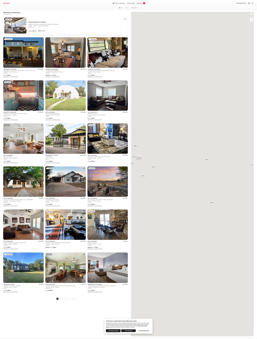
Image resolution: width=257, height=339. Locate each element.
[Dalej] (76, 299)
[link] (54, 299)
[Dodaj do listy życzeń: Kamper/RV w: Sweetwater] (126, 39)
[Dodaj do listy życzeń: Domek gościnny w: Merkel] (84, 125)
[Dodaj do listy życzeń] (125, 19)
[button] (32, 31)
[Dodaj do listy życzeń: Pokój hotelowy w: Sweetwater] (126, 254)
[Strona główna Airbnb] (6, 3)
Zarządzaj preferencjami (143, 330)
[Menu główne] (252, 3)
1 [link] (57, 298)
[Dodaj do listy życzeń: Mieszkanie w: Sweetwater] (84, 39)
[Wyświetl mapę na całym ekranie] (251, 14)
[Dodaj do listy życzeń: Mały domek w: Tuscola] (42, 254)
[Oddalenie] (251, 20)
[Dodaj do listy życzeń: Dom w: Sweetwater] (84, 82)
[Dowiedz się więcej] (11, 14)
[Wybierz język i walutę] (249, 3)
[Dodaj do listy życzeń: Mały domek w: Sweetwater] (42, 39)
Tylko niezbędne (128, 330)
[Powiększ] (251, 18)
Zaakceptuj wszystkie (113, 330)
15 (73, 298)
